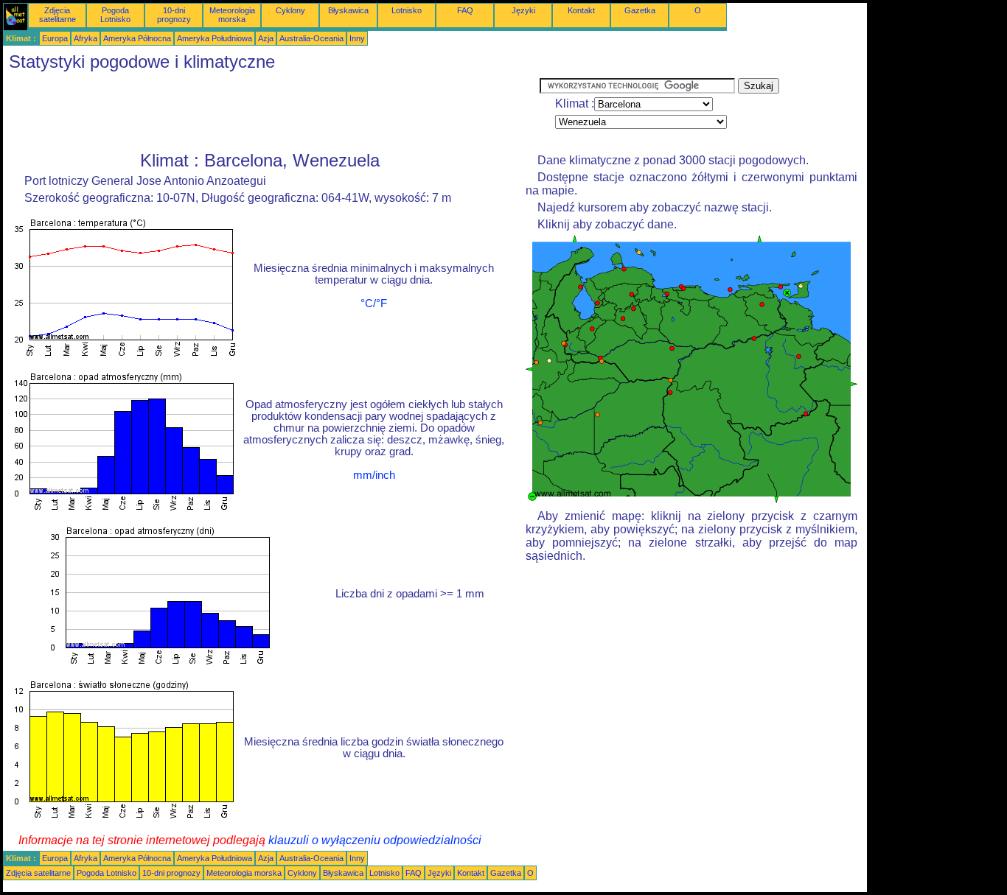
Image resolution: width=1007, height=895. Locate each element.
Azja (265, 38)
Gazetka (639, 10)
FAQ (465, 10)
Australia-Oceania (311, 38)
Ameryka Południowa (214, 38)
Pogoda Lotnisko (115, 15)
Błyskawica (348, 10)
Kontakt (581, 10)
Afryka (85, 38)
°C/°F (373, 303)
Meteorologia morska (232, 15)
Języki (523, 10)
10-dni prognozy (174, 15)
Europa (55, 38)
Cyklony (290, 10)
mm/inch (374, 475)
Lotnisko (406, 10)
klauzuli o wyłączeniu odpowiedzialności (374, 840)
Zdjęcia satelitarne (57, 15)
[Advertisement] (271, 111)
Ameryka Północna (137, 38)
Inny (357, 38)
